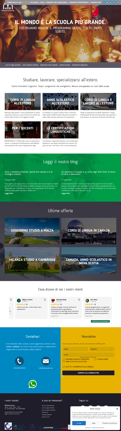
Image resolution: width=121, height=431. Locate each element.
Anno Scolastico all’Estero (60, 101)
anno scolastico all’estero (48, 410)
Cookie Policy (88, 427)
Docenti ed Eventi (65, 65)
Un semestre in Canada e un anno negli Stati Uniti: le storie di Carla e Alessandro (88, 172)
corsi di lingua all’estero (48, 408)
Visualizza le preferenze (109, 423)
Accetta (79, 423)
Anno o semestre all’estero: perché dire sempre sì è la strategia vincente (28, 172)
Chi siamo (34, 2)
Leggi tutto (9, 193)
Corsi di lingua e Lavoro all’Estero (98, 101)
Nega (93, 423)
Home (26, 2)
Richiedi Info (96, 2)
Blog (42, 2)
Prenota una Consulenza (57, 2)
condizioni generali (47, 414)
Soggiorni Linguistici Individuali (77, 359)
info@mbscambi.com (46, 368)
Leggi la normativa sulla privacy (12, 413)
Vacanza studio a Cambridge (32, 260)
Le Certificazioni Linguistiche (60, 130)
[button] (117, 409)
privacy (90, 367)
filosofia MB (45, 412)
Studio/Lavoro (102, 359)
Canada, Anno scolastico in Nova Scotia (89, 261)
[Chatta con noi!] (32, 379)
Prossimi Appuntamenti (79, 2)
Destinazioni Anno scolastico (49, 65)
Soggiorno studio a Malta (32, 230)
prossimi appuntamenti (48, 405)
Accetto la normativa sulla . (80, 367)
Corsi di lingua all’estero (22, 101)
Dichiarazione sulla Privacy (98, 427)
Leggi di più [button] (49, 316)
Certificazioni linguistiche (79, 65)
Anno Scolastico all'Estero (76, 362)
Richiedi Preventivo (11, 70)
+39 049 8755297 (19, 368)
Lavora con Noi (45, 417)
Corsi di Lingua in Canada (89, 230)
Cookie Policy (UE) (14, 2)
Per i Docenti (22, 128)
